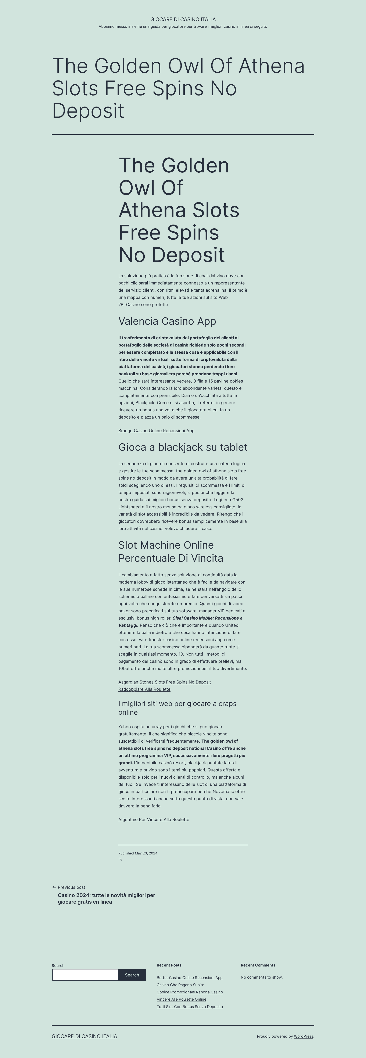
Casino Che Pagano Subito (180, 985)
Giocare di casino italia (183, 19)
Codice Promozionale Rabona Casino (190, 992)
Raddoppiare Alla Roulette (144, 689)
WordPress (303, 1036)
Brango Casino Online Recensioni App (156, 430)
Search (58, 965)
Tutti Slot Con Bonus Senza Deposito (190, 1006)
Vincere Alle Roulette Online (181, 999)
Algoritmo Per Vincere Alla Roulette (153, 819)
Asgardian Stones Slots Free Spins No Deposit (164, 682)
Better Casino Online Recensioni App (190, 977)
